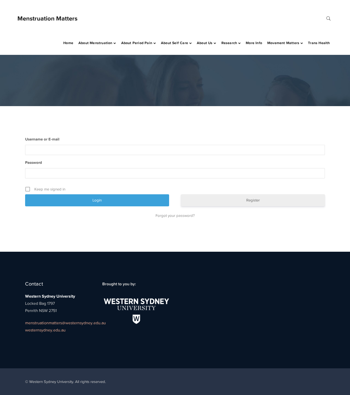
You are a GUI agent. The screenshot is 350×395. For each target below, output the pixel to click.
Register (253, 200)
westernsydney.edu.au (45, 330)
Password (33, 162)
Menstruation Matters (47, 18)
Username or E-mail (42, 139)
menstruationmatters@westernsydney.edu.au (65, 323)
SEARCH (328, 18)
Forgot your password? (175, 216)
